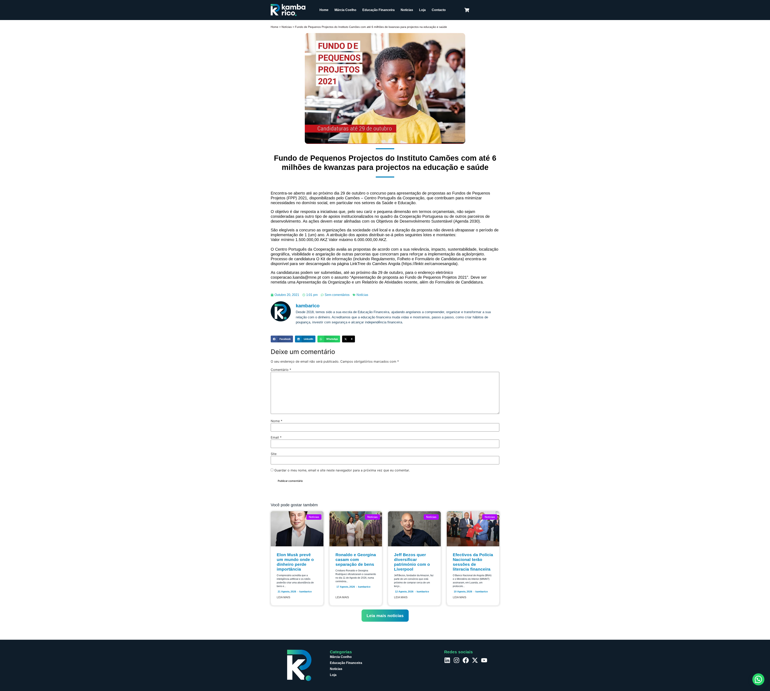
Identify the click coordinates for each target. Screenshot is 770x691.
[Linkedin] (447, 660)
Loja (422, 10)
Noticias (407, 10)
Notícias (287, 26)
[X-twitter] (475, 660)
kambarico (305, 591)
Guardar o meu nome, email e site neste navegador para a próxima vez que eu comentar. (342, 470)
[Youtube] (484, 660)
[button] (282, 339)
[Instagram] (456, 660)
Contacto (439, 10)
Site (274, 453)
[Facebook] (466, 660)
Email (276, 437)
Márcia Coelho (345, 10)
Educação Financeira (378, 10)
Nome (276, 421)
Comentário (281, 369)
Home (323, 10)
